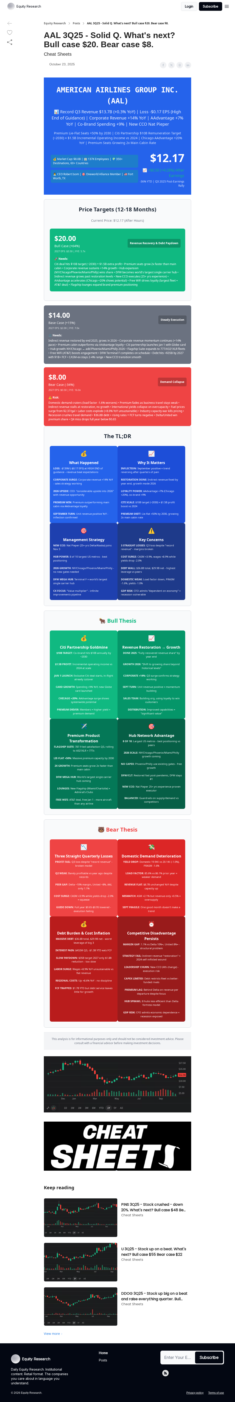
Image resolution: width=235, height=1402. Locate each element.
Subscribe (210, 6)
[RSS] (165, 1373)
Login (189, 6)
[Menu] (226, 5)
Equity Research (55, 23)
